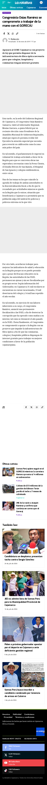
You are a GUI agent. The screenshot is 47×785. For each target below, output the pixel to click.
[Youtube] (23, 762)
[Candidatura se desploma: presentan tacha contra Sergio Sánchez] (23, 541)
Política (6, 13)
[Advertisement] (23, 90)
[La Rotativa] (23, 2)
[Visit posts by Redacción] (4, 40)
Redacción (15, 39)
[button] (4, 2)
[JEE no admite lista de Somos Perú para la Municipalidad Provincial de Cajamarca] (23, 583)
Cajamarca (20, 498)
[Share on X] (8, 33)
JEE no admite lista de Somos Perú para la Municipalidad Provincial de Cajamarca (22, 602)
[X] (23, 755)
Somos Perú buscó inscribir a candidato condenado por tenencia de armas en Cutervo (22, 693)
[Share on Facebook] (4, 33)
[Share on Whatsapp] (12, 33)
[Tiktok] (23, 770)
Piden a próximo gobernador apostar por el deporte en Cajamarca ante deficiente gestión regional (23, 647)
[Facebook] (23, 747)
